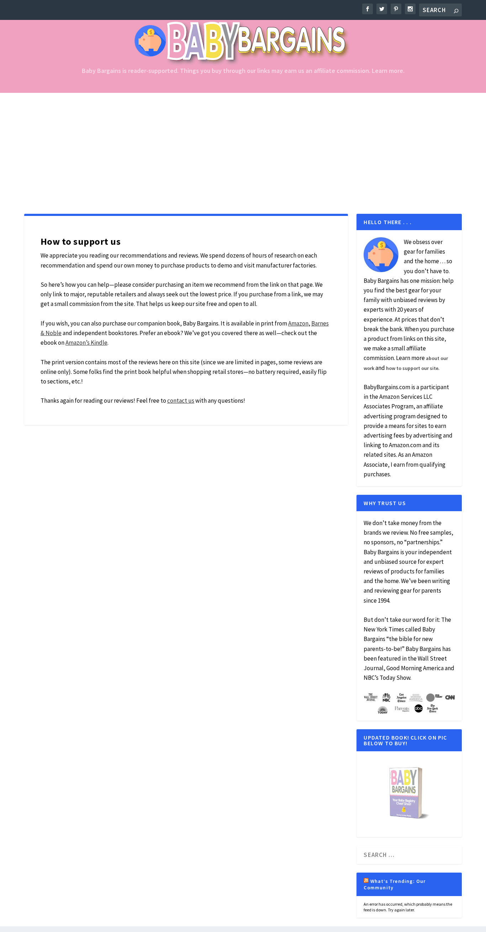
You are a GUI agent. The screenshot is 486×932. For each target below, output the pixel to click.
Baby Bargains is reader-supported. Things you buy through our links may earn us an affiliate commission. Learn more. (243, 71)
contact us (180, 400)
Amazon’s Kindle (86, 342)
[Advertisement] (243, 146)
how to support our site (412, 368)
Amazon (298, 323)
